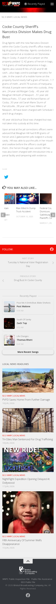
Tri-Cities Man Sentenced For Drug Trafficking (27, 439)
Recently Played (36, 4)
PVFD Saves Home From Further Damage (26, 399)
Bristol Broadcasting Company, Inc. (31, 585)
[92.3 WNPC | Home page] (14, 4)
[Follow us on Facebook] (52, 249)
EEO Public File (28, 582)
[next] (53, 215)
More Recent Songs (28, 351)
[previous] (3, 215)
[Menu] (52, 4)
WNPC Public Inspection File (16, 578)
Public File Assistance (41, 578)
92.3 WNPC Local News (14, 17)
